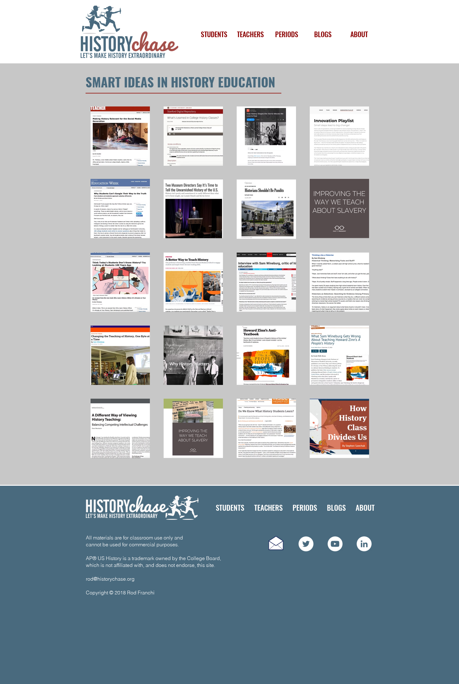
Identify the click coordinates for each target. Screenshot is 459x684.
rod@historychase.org (110, 579)
